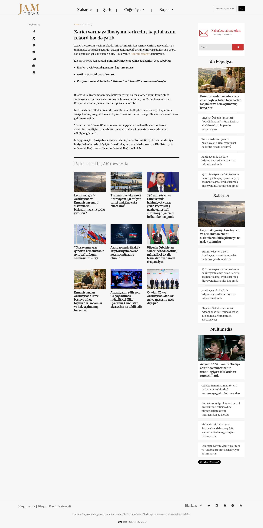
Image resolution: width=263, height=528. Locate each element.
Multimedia (221, 329)
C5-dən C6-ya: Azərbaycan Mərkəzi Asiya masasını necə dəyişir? (160, 298)
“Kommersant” (140, 53)
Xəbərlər (84, 9)
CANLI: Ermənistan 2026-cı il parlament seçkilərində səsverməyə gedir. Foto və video (220, 389)
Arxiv (77, 24)
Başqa (164, 9)
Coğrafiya (132, 9)
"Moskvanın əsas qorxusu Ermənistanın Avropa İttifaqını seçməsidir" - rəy (89, 253)
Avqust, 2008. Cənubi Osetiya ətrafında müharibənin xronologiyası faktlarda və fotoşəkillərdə (220, 369)
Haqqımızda (26, 506)
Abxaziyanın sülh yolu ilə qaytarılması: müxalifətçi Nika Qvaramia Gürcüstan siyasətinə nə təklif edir (126, 299)
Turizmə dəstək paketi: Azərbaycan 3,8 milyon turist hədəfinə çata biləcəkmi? (126, 201)
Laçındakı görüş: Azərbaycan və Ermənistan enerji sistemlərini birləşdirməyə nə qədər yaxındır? (89, 204)
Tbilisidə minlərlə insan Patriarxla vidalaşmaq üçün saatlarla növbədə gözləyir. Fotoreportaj (217, 430)
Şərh (107, 9)
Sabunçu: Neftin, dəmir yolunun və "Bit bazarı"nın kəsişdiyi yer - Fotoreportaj (221, 449)
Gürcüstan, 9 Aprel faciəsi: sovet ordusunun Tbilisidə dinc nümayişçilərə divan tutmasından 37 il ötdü (220, 409)
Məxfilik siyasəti (59, 506)
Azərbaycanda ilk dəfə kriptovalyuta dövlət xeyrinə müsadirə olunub (125, 253)
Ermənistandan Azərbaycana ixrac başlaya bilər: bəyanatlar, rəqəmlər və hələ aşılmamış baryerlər (88, 301)
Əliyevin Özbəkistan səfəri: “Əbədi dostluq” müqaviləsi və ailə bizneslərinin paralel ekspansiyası (162, 254)
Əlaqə (41, 506)
